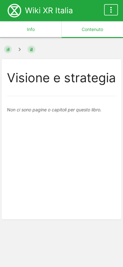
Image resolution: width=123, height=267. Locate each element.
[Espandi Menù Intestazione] (111, 10)
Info (31, 29)
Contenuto (92, 29)
